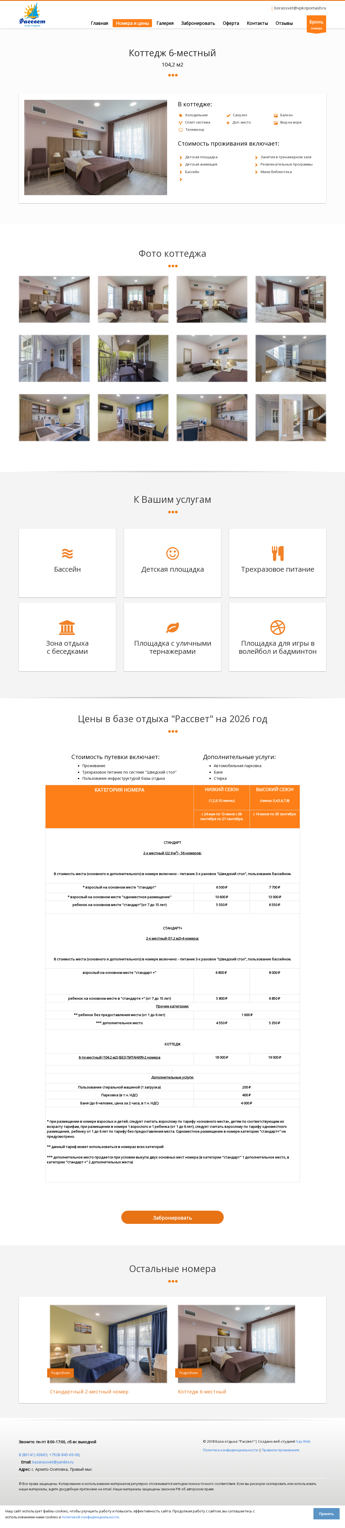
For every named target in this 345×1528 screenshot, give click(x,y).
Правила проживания (280, 1450)
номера (316, 24)
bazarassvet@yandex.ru (53, 1461)
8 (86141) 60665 (33, 1454)
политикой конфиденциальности (90, 1517)
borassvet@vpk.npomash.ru (300, 7)
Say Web (303, 1441)
